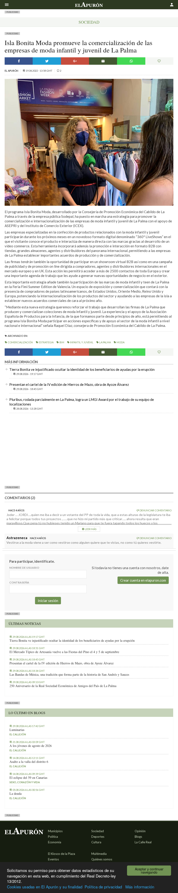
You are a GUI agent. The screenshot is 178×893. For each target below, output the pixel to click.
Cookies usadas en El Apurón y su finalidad (44, 887)
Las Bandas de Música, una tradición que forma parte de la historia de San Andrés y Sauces (69, 674)
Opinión (140, 831)
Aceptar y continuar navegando (149, 871)
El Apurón (12, 70)
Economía (54, 842)
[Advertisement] (89, 449)
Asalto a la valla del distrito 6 (29, 762)
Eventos (53, 859)
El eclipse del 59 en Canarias (28, 777)
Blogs (138, 836)
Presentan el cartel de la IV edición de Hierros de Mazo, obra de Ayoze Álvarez (69, 384)
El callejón (18, 734)
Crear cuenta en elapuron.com (143, 580)
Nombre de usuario (24, 567)
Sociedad (89, 22)
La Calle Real (143, 842)
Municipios (55, 831)
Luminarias (17, 730)
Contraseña (19, 582)
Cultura (96, 842)
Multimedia (99, 854)
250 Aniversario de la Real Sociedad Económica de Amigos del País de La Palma (63, 686)
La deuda (16, 793)
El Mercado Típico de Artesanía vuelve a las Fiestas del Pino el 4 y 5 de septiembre (64, 652)
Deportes (97, 836)
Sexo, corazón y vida (25, 782)
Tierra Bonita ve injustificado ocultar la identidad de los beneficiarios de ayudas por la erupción (82, 369)
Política (53, 836)
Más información (139, 887)
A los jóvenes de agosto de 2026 (31, 746)
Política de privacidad (103, 887)
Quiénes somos (101, 859)
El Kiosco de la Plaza (61, 854)
